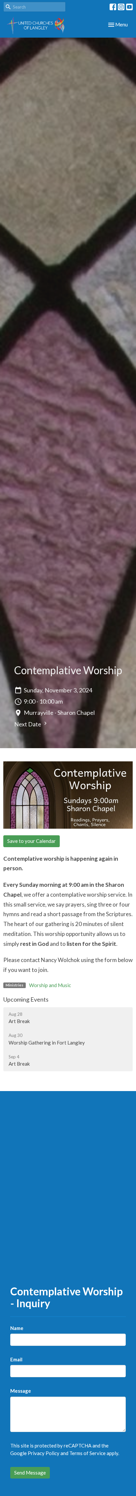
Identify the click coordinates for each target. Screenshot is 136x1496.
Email (16, 1359)
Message (20, 1391)
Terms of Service (87, 1453)
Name (16, 1328)
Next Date (28, 724)
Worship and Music (50, 985)
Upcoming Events (26, 999)
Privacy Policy (43, 1453)
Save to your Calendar (31, 841)
